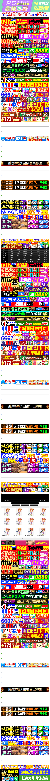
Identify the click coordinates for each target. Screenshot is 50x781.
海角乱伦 (38, 259)
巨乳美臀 (25, 251)
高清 (40, 500)
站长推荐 (4, 253)
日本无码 (25, 249)
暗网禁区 (31, 259)
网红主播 (18, 249)
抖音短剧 (11, 257)
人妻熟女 (31, 251)
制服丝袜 (38, 251)
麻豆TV (18, 257)
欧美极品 (38, 249)
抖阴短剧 (38, 261)
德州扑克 (25, 255)
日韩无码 (45, 261)
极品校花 (31, 261)
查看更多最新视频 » (25, 538)
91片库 (32, 257)
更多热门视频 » (45, 507)
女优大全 (38, 257)
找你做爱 (25, 253)
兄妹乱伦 (18, 261)
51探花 (25, 257)
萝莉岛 (45, 257)
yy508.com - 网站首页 (10, 17)
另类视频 (45, 251)
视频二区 (4, 251)
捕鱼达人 (11, 255)
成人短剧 (25, 261)
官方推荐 (4, 255)
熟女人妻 (18, 259)
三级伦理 (11, 251)
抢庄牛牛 (18, 255)
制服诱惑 (45, 259)
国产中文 (11, 261)
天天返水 (45, 255)
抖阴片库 (4, 259)
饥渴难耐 (18, 253)
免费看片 (4, 261)
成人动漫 (45, 249)
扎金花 (39, 255)
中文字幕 (18, 251)
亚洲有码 (31, 249)
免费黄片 (25, 259)
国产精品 (11, 249)
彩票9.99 (31, 255)
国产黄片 (11, 259)
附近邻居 (11, 253)
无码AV (4, 257)
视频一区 (4, 249)
